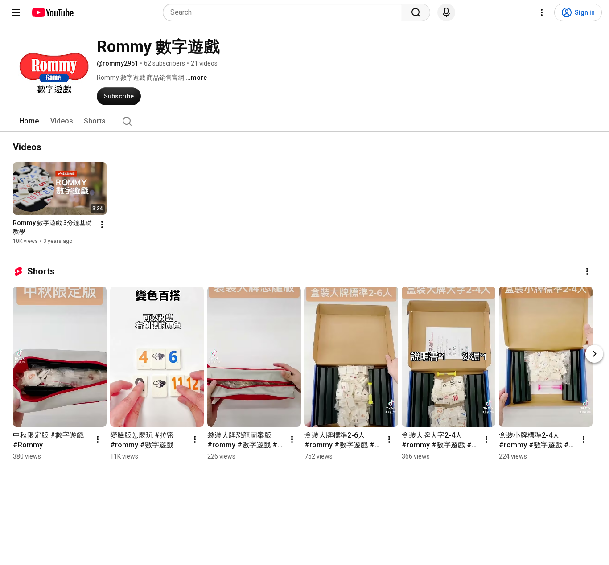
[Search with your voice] (446, 12)
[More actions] (102, 224)
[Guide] (16, 12)
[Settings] (541, 12)
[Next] (594, 354)
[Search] (416, 12)
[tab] (29, 121)
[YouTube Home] (52, 12)
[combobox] (285, 12)
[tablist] (304, 121)
